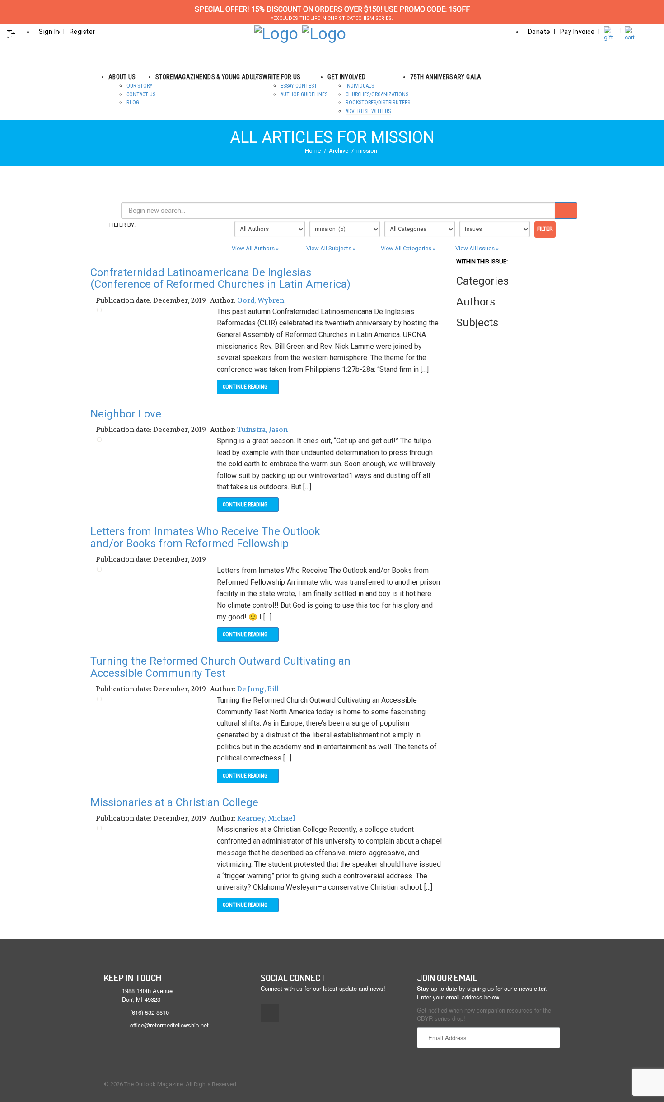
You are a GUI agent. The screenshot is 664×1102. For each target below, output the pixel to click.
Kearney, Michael (266, 818)
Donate (539, 31)
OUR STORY (139, 86)
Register (82, 31)
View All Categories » (408, 248)
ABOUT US (122, 76)
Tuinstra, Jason (262, 429)
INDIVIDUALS (360, 86)
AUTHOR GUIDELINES (304, 94)
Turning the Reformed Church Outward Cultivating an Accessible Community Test (220, 667)
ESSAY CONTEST (299, 86)
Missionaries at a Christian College (174, 802)
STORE (164, 76)
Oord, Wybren (260, 300)
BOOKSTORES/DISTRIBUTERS (378, 102)
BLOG (132, 102)
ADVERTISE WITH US (368, 111)
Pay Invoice (577, 31)
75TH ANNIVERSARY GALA (445, 76)
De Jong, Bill (258, 689)
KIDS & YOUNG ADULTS (233, 76)
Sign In (49, 31)
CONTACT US (140, 94)
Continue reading (246, 387)
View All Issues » (477, 248)
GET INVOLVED (346, 76)
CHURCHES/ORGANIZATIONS (377, 94)
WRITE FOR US (281, 76)
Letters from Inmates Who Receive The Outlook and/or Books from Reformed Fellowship (205, 537)
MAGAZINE (188, 76)
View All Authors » (255, 248)
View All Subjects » (330, 248)
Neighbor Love (125, 414)
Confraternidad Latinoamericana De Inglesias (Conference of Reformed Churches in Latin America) (220, 278)
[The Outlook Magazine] (276, 32)
